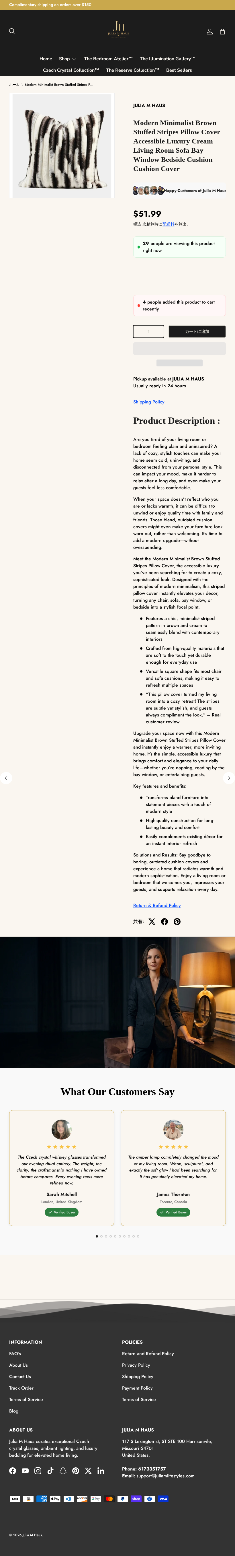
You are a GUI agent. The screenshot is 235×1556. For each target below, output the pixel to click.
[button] (179, 348)
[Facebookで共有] (164, 921)
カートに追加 (197, 331)
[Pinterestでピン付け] (177, 921)
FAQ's (15, 1353)
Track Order (21, 1388)
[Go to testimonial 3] (106, 1236)
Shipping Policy (148, 402)
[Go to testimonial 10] (138, 1236)
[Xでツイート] (152, 921)
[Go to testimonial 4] (110, 1236)
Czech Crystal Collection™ (71, 70)
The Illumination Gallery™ (167, 59)
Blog (13, 1411)
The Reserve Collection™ (132, 70)
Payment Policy (137, 1388)
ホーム (14, 84)
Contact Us (20, 1376)
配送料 (168, 224)
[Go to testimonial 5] (115, 1236)
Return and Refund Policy (148, 1353)
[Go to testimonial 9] (133, 1236)
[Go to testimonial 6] (120, 1236)
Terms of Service (26, 1399)
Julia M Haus (32, 1535)
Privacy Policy (136, 1365)
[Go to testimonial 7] (124, 1236)
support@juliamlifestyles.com (165, 1476)
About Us (18, 1365)
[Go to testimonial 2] (101, 1236)
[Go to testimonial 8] (129, 1236)
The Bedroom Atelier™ (108, 59)
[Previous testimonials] (6, 778)
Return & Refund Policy (157, 905)
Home (46, 59)
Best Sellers (179, 70)
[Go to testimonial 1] (97, 1236)
